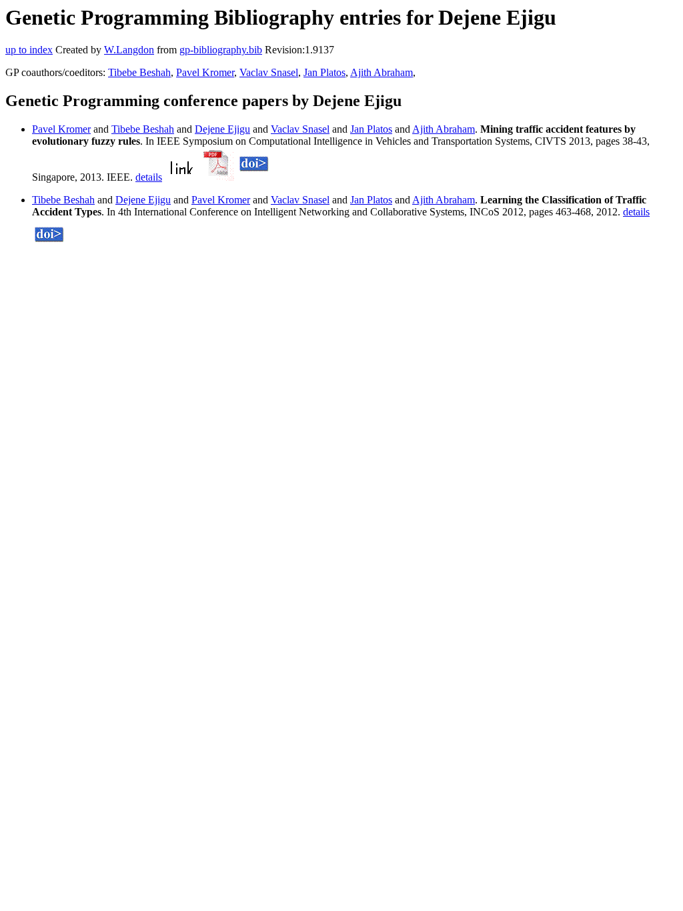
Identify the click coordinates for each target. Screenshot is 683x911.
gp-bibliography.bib (220, 49)
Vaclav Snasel (268, 72)
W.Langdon (129, 49)
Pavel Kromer (205, 72)
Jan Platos (324, 72)
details (148, 177)
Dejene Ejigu (222, 129)
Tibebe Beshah (139, 72)
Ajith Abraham (381, 72)
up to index (29, 49)
